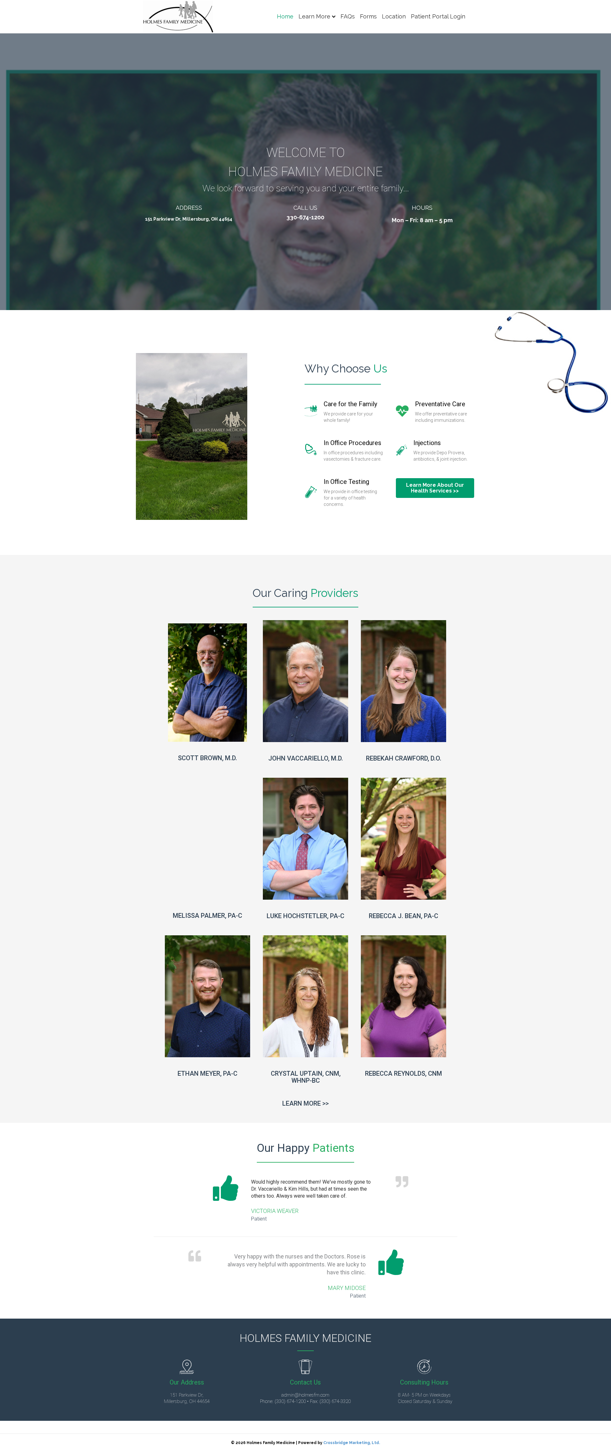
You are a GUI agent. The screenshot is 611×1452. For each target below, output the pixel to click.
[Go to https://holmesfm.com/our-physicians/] (305, 1105)
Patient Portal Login (438, 16)
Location (394, 16)
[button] (435, 488)
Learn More (314, 16)
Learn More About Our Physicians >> (207, 732)
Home (285, 16)
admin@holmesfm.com (305, 1395)
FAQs (348, 16)
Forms (368, 16)
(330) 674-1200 (290, 1401)
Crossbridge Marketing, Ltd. (351, 1443)
